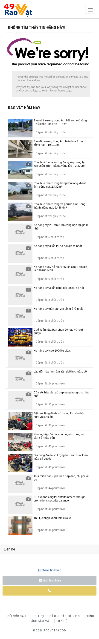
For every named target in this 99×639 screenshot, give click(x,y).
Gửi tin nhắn (52, 580)
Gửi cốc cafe (17, 616)
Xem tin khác (51, 570)
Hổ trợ (38, 616)
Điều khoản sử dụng (65, 616)
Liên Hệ (62, 621)
